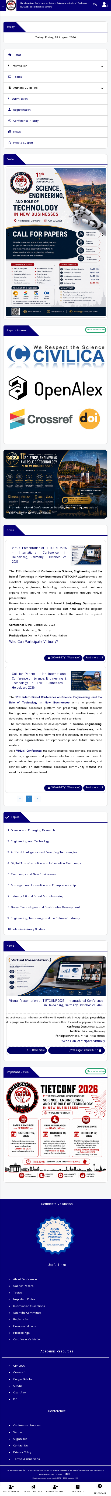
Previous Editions (24, 1326)
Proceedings (21, 1333)
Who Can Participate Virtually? (33, 642)
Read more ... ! (94, 658)
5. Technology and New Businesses (32, 874)
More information (96, 330)
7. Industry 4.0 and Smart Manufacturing (36, 896)
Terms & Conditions (26, 1459)
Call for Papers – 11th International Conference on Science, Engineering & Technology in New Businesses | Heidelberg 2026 (39, 681)
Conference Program (27, 1426)
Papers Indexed (16, 331)
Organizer (20, 1439)
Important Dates (17, 1072)
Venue (17, 1432)
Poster (10, 160)
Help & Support (22, 143)
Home (17, 55)
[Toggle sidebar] (3, 5)
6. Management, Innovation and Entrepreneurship (42, 885)
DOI (15, 1399)
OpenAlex (19, 1393)
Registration (21, 1320)
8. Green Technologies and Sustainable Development (44, 907)
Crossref (19, 1373)
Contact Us (20, 1446)
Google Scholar (23, 1379)
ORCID (17, 1386)
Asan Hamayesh (48, 1478)
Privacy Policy (22, 1452)
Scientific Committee (27, 1313)
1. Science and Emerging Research (31, 830)
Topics (17, 77)
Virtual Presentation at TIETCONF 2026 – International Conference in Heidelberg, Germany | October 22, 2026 (39, 555)
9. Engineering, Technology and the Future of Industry (44, 918)
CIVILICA (19, 1366)
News (16, 132)
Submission (19, 99)
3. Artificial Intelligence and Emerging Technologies (42, 852)
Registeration (21, 110)
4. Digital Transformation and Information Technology (44, 863)
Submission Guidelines (29, 1306)
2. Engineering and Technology (28, 841)
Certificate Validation (27, 1340)
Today (10, 27)
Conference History (25, 121)
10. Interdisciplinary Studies (26, 929)
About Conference (25, 1279)
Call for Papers (23, 1286)
